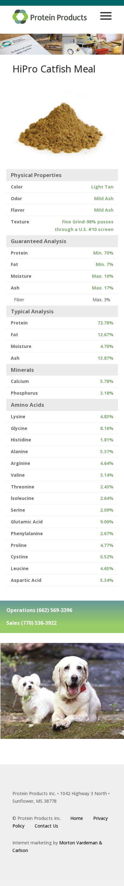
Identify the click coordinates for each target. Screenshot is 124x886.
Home (76, 818)
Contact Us (46, 826)
